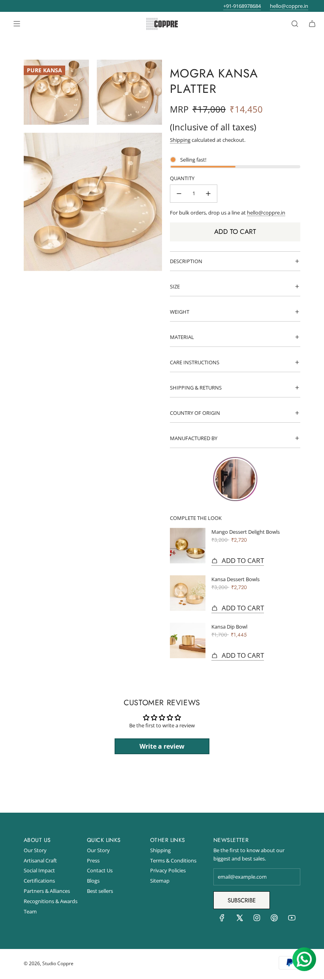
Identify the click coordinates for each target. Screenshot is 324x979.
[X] (239, 919)
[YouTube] (291, 919)
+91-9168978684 (242, 5)
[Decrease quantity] (179, 193)
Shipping (180, 139)
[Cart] (312, 23)
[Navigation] (16, 23)
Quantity (182, 178)
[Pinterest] (274, 919)
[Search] (294, 23)
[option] (235, 481)
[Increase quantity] (208, 193)
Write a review (162, 746)
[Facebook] (222, 919)
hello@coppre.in (289, 5)
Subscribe (242, 900)
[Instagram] (257, 919)
